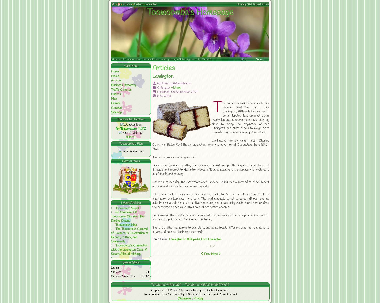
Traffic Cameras (121, 90)
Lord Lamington (211, 239)
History (175, 88)
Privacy (198, 298)
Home (115, 71)
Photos (116, 94)
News (115, 76)
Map (114, 99)
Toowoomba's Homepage (190, 12)
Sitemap (116, 112)
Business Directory (123, 85)
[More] (131, 137)
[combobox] (257, 59)
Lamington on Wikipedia (184, 239)
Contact (116, 108)
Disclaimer (185, 298)
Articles (116, 80)
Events (115, 103)
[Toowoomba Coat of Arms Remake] (131, 193)
